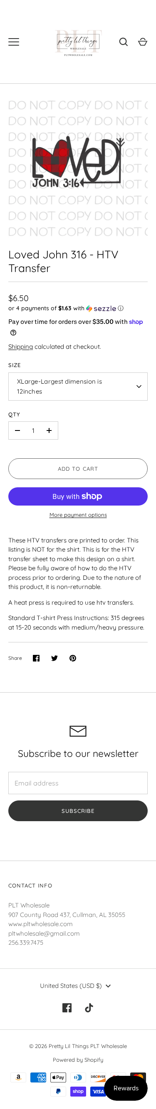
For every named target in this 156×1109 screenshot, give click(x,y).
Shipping (20, 346)
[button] (78, 308)
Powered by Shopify (78, 1059)
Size (14, 365)
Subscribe (78, 810)
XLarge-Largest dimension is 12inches (59, 386)
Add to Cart (78, 468)
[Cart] (143, 42)
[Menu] (14, 42)
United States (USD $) (71, 986)
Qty (14, 414)
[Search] (123, 42)
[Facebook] (67, 1008)
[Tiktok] (89, 1008)
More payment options (78, 514)
